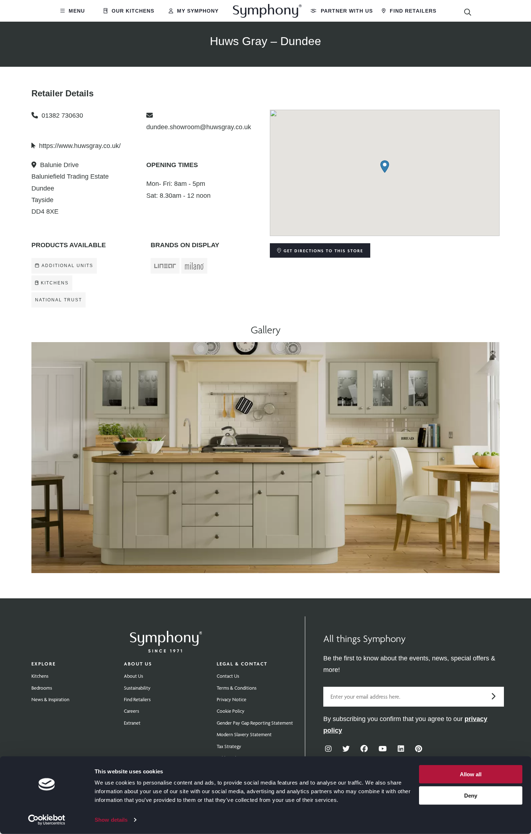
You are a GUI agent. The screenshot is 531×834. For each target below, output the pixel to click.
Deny (470, 795)
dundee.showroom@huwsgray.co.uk (198, 127)
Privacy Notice (231, 699)
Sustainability (137, 688)
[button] (384, 166)
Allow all (471, 774)
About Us (138, 664)
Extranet (132, 723)
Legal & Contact (242, 664)
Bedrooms (41, 688)
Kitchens (39, 676)
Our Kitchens (132, 11)
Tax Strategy (229, 746)
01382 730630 (62, 115)
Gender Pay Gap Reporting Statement (255, 723)
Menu (76, 11)
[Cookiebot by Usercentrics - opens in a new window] (46, 820)
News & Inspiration (50, 699)
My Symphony (197, 11)
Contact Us (228, 676)
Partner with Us (346, 11)
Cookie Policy (231, 711)
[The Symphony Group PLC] (166, 636)
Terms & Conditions (236, 688)
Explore (43, 664)
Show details (111, 820)
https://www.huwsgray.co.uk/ (80, 145)
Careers (131, 711)
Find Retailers (412, 11)
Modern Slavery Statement (244, 734)
